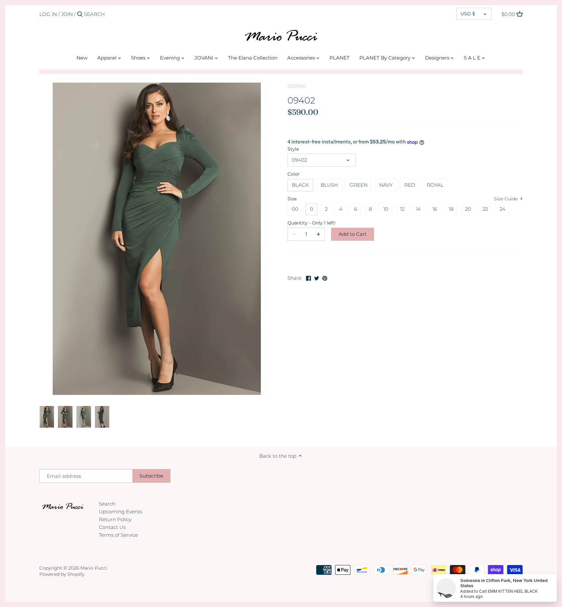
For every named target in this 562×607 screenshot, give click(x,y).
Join (67, 14)
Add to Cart (353, 234)
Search (107, 504)
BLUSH (329, 185)
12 (402, 209)
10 (385, 209)
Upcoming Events (120, 511)
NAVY (386, 185)
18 (451, 209)
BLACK (300, 185)
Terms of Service (118, 535)
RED (409, 185)
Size (292, 198)
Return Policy (115, 519)
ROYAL (435, 185)
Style (293, 149)
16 (435, 209)
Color (294, 174)
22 (485, 209)
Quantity (306, 222)
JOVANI (297, 86)
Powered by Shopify (61, 574)
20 (468, 209)
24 (502, 209)
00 (295, 209)
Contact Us (112, 527)
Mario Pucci (93, 568)
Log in (48, 14)
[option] (47, 417)
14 (418, 209)
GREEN (359, 185)
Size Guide (506, 198)
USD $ (468, 13)
